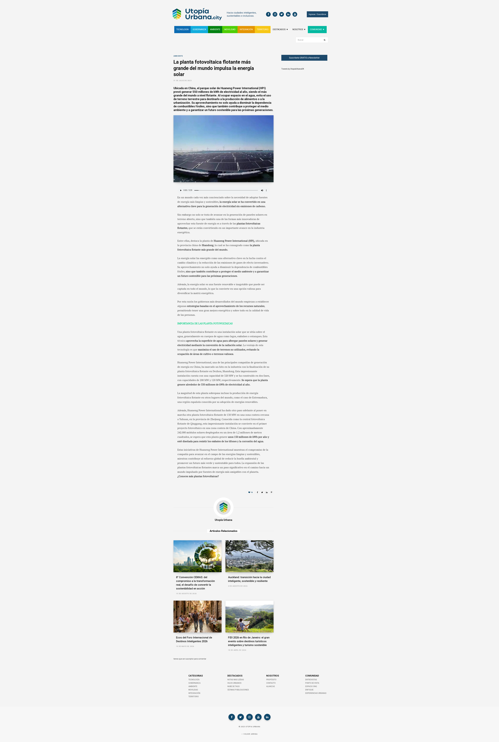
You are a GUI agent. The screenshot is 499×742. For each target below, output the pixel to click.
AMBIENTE (215, 29)
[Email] (160, 217)
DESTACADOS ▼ (280, 29)
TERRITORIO (262, 29)
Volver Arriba (250, 734)
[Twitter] (240, 717)
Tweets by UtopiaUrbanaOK (292, 69)
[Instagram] (249, 717)
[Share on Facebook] (160, 196)
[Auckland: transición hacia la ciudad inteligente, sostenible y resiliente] (249, 556)
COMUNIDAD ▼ (317, 29)
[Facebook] (231, 717)
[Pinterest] (271, 492)
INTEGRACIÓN (246, 29)
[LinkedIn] (160, 210)
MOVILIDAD (229, 29)
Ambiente (178, 56)
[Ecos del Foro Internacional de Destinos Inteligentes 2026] (197, 616)
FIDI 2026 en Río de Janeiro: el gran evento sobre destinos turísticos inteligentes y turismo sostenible (249, 641)
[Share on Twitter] (160, 203)
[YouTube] (258, 717)
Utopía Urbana (223, 519)
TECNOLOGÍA (182, 29)
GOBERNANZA (199, 29)
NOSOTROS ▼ (299, 29)
